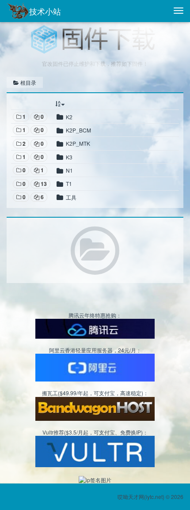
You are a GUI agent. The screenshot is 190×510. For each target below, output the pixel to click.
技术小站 (45, 11)
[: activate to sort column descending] (116, 104)
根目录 (27, 82)
